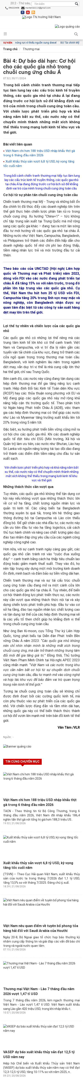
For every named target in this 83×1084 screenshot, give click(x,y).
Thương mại (31, 49)
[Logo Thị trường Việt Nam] (41, 17)
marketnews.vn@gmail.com (38, 8)
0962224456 (13, 8)
